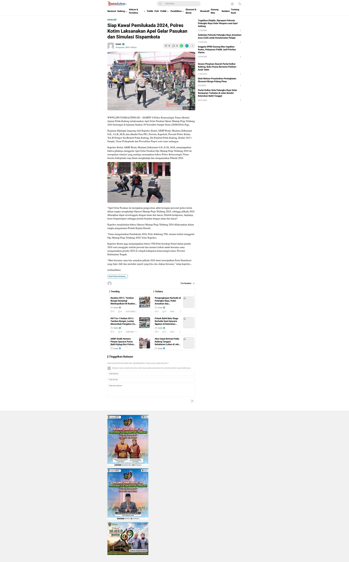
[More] (192, 45)
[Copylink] (187, 45)
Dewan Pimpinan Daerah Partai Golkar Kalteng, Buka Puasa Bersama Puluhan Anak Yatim (217, 67)
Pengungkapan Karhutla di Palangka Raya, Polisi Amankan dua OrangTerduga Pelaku (168, 301)
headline (111, 19)
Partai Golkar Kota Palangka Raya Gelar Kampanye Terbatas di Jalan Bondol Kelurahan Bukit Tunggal (217, 93)
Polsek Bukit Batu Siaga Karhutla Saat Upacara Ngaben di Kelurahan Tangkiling (166, 321)
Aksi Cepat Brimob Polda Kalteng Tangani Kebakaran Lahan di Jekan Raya (168, 341)
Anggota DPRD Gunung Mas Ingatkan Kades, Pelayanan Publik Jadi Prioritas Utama (217, 49)
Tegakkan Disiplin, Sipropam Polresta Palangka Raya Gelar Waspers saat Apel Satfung (217, 23)
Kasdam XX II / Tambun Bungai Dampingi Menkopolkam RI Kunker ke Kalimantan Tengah (123, 301)
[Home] (232, 3)
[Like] (166, 45)
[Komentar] (173, 45)
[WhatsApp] (181, 45)
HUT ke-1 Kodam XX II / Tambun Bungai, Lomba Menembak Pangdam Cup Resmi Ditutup (123, 321)
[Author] (111, 46)
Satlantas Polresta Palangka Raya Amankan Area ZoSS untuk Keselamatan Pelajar (219, 36)
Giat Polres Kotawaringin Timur (118, 276)
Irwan (118, 44)
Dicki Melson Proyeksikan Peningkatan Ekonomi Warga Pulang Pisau (217, 80)
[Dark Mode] (240, 3)
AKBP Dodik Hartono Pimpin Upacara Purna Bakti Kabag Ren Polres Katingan (122, 341)
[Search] (160, 3)
